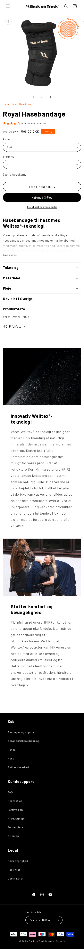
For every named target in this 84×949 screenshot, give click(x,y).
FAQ (10, 792)
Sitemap (13, 835)
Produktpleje (16, 818)
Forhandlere (15, 827)
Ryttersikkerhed (18, 767)
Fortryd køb (15, 809)
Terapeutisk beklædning (23, 740)
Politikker (14, 869)
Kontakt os (15, 800)
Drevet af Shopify (55, 941)
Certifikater (15, 878)
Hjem (6, 104)
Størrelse (8, 156)
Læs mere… (10, 255)
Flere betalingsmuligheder (42, 206)
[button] (8, 6)
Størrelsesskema (15, 174)
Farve (6, 139)
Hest (14, 104)
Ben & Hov (25, 104)
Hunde (12, 749)
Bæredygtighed (18, 860)
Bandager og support (22, 732)
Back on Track (37, 941)
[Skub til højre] (50, 97)
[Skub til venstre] (33, 97)
